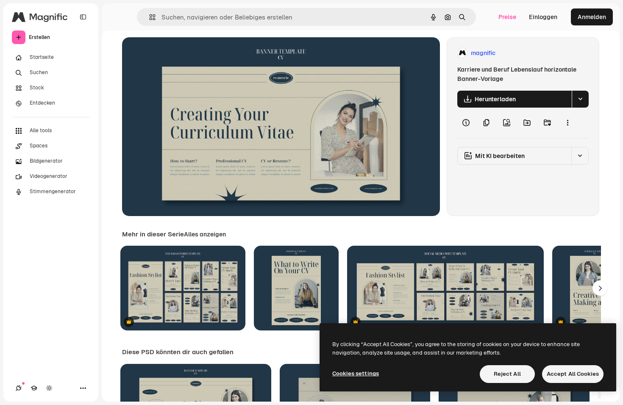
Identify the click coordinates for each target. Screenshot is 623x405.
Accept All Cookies (573, 373)
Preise (507, 17)
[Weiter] (600, 288)
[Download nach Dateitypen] (580, 99)
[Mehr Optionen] (567, 122)
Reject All (507, 373)
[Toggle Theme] (49, 388)
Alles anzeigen (205, 234)
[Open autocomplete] (149, 17)
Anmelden (592, 17)
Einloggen (543, 17)
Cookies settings (355, 373)
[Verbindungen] (18, 388)
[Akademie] (34, 388)
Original (176, 53)
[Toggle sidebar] (83, 17)
